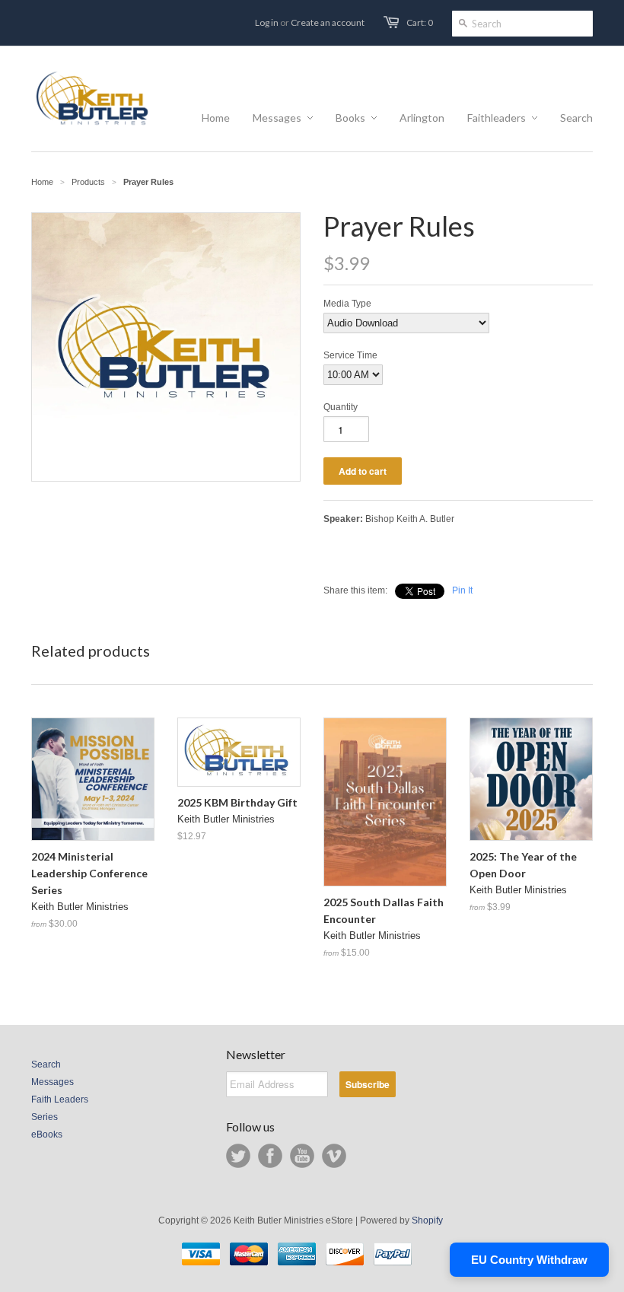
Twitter (238, 1156)
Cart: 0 (419, 22)
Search (46, 1064)
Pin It (462, 590)
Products (88, 181)
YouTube (302, 1156)
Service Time (350, 355)
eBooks (46, 1134)
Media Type (347, 303)
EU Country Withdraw (529, 1259)
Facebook (270, 1156)
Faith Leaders (59, 1099)
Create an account (328, 22)
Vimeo (334, 1156)
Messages (52, 1082)
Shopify (427, 1220)
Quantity (340, 407)
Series (44, 1117)
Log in (267, 22)
